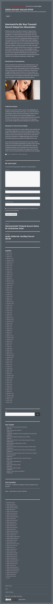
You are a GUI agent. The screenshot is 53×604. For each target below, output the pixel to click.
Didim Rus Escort (11, 547)
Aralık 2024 (9, 272)
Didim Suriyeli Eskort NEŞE (13, 464)
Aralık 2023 (9, 294)
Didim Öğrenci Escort (12, 540)
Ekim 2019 (9, 371)
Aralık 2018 (9, 388)
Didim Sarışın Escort (12, 549)
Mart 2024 (9, 289)
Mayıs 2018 (9, 398)
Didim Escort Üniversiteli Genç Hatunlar (17, 427)
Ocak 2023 (9, 312)
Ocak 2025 (9, 271)
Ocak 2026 (9, 253)
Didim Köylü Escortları (12, 531)
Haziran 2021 (10, 339)
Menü (8, 16)
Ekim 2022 (9, 316)
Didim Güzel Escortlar (12, 520)
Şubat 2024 (9, 290)
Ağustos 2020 (10, 353)
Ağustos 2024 (10, 280)
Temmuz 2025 (10, 260)
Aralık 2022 (9, 314)
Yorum (7, 170)
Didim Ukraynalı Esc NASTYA (14, 430)
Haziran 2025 (10, 262)
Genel (8, 578)
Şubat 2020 (9, 364)
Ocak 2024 (9, 292)
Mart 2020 (9, 362)
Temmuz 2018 (10, 395)
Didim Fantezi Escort (12, 513)
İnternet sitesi (9, 201)
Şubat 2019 (9, 384)
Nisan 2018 (9, 400)
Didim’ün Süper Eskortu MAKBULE (15, 471)
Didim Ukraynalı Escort (12, 567)
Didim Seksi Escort (11, 551)
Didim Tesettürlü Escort (13, 560)
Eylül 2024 (9, 278)
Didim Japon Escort (11, 522)
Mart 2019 (9, 382)
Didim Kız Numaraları (12, 527)
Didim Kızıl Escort (11, 529)
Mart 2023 (9, 308)
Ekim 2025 (9, 254)
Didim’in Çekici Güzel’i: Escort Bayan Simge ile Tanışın (21, 440)
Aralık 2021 (9, 330)
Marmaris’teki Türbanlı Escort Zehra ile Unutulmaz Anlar (21, 449)
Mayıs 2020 (9, 359)
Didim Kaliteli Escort (12, 524)
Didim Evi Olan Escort (12, 511)
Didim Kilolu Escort (11, 525)
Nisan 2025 (9, 265)
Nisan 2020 (9, 361)
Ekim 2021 (9, 332)
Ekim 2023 (9, 298)
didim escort (7, 596)
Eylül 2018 (9, 391)
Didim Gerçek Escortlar (12, 516)
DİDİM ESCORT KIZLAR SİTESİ (19, 10)
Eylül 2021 (9, 334)
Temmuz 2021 (10, 337)
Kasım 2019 (9, 370)
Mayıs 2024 (9, 285)
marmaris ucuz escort (16, 138)
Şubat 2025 (9, 269)
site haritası (19, 596)
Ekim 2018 (9, 389)
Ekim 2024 (9, 276)
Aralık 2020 (9, 348)
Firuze (8, 154)
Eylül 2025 (9, 256)
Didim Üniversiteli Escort (13, 569)
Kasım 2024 (10, 274)
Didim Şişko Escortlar (12, 552)
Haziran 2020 (10, 357)
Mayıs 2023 (9, 305)
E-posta (7, 195)
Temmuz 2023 (10, 303)
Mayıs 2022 (9, 323)
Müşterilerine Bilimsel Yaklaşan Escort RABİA (18, 436)
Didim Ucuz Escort (11, 565)
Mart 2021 (9, 344)
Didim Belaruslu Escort (12, 507)
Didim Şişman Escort (12, 554)
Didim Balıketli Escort (12, 506)
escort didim (13, 596)
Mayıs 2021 (9, 341)
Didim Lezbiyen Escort (12, 533)
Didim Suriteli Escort (12, 558)
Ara (6, 411)
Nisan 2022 (9, 325)
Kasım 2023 (10, 296)
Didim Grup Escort (11, 518)
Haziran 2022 (10, 321)
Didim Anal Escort (11, 504)
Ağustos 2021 (10, 335)
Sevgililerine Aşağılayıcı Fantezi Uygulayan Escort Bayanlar (22, 433)
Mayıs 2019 (9, 379)
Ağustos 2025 (10, 258)
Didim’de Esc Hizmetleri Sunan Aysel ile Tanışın (19, 458)
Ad (6, 189)
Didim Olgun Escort (11, 542)
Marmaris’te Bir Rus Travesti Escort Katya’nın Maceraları (21, 446)
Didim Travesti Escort (22, 154)
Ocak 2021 (9, 346)
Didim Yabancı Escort (12, 572)
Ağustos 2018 (10, 393)
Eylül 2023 (9, 299)
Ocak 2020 (9, 366)
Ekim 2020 (9, 350)
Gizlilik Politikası (9, 592)
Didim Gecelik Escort (12, 515)
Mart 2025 (9, 267)
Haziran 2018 (10, 397)
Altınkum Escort (11, 502)
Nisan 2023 (9, 307)
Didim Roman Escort (12, 545)
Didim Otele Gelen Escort (13, 543)
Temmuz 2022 (10, 319)
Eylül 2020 (9, 352)
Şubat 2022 (9, 328)
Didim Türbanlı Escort (12, 563)
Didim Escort (8, 585)
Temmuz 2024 (10, 281)
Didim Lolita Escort (11, 534)
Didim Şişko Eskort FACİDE (13, 468)
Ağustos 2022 (10, 317)
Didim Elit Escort (11, 509)
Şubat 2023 (9, 310)
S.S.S (6, 589)
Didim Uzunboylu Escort (13, 570)
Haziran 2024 (10, 283)
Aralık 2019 (9, 368)
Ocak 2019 (9, 386)
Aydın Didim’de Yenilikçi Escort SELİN (16, 443)
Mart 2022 (9, 326)
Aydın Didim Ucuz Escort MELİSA (18, 491)
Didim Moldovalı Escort (12, 538)
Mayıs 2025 (9, 263)
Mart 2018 (9, 402)
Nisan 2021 (9, 343)
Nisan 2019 (9, 380)
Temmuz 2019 (10, 375)
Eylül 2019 (9, 373)
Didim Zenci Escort (11, 576)
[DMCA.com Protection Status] (11, 599)
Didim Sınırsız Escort (12, 556)
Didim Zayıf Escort (11, 574)
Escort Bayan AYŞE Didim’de (14, 461)
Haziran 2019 (10, 377)
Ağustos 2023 (10, 301)
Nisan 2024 (9, 287)
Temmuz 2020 (10, 355)
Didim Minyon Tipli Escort (13, 536)
